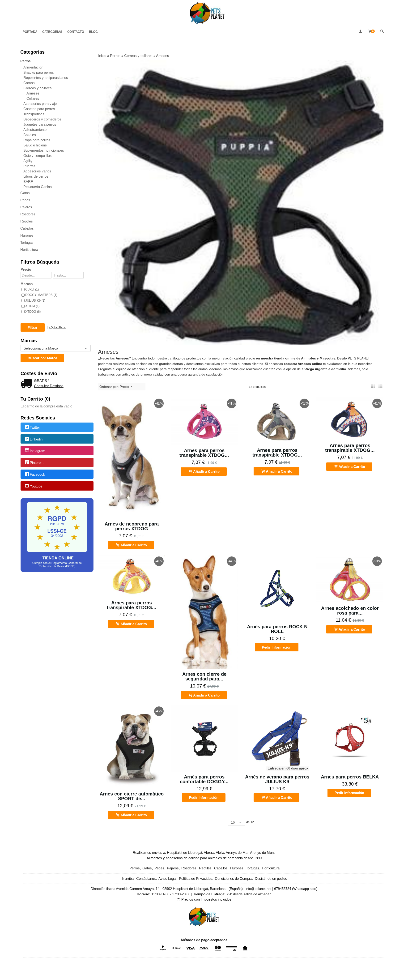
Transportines (33, 114)
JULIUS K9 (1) (35, 300)
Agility (28, 161)
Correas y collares (37, 88)
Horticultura (29, 250)
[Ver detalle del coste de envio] (27, 384)
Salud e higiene (35, 145)
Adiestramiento (35, 130)
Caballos (27, 228)
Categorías (52, 32)
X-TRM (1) (32, 306)
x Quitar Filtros (57, 327)
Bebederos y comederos (42, 119)
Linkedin (36, 439)
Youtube (36, 486)
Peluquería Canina (37, 187)
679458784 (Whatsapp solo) (295, 889)
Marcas (27, 284)
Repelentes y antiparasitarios (45, 78)
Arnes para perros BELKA (350, 776)
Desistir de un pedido (271, 878)
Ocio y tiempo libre (37, 156)
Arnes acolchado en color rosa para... (350, 611)
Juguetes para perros (39, 124)
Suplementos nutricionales (43, 150)
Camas (29, 83)
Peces (25, 200)
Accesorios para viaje (40, 104)
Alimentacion (33, 67)
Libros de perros (35, 176)
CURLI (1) (32, 289)
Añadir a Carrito (133, 545)
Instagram (37, 451)
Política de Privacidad (195, 878)
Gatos (25, 193)
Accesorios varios (37, 171)
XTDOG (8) (33, 311)
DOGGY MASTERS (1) (41, 295)
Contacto (75, 32)
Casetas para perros (39, 109)
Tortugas (27, 242)
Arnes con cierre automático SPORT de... (132, 796)
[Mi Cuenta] (360, 32)
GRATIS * (41, 381)
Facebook (37, 474)
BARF (28, 182)
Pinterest (36, 463)
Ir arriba (128, 878)
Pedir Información (276, 647)
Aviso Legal (167, 878)
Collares (32, 98)
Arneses (32, 93)
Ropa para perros (36, 140)
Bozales (29, 135)
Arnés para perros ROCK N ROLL (277, 629)
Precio (26, 269)
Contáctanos (146, 878)
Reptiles (26, 221)
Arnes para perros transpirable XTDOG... (204, 453)
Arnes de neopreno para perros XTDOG (132, 526)
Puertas (29, 166)
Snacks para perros (38, 72)
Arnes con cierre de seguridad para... (204, 676)
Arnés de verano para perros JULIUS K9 (277, 779)
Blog (93, 32)
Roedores (27, 214)
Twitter (35, 427)
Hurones (27, 235)
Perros (25, 61)
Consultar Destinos (49, 386)
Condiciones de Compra (233, 878)
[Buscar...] (382, 32)
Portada (30, 32)
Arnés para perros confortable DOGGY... (204, 779)
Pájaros (26, 207)
